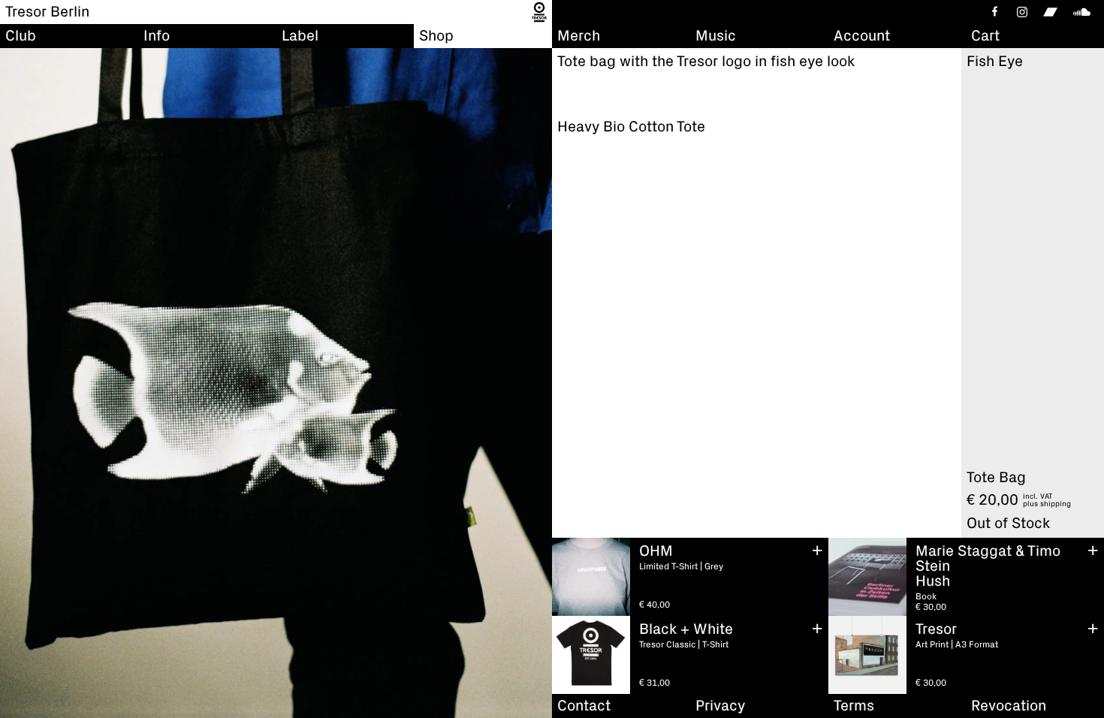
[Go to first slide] (537, 383)
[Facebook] (994, 12)
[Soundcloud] (1084, 12)
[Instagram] (1022, 12)
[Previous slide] (15, 383)
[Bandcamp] (1050, 12)
